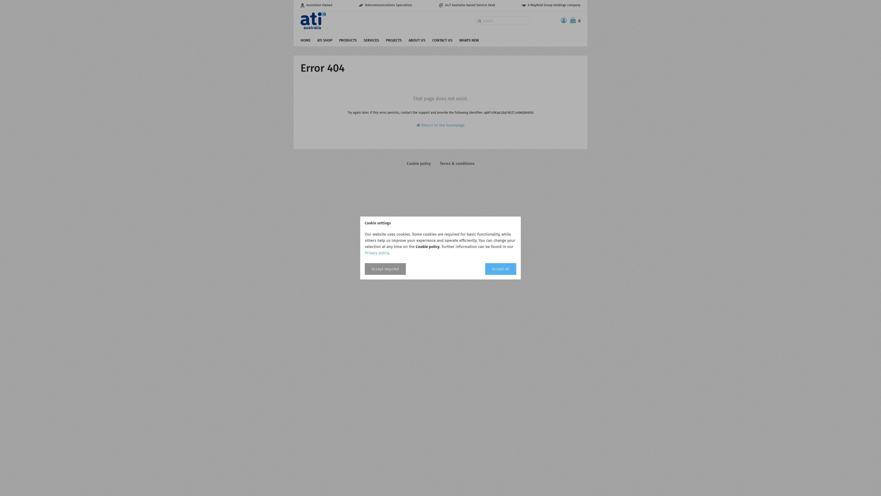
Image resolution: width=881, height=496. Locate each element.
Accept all (500, 269)
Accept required (385, 269)
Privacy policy (377, 253)
